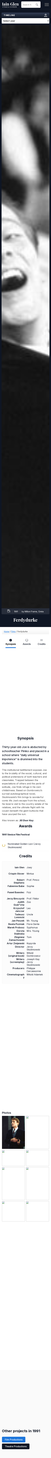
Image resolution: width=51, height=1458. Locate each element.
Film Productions (14, 1439)
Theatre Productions (16, 1446)
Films (13, 631)
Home (6, 631)
